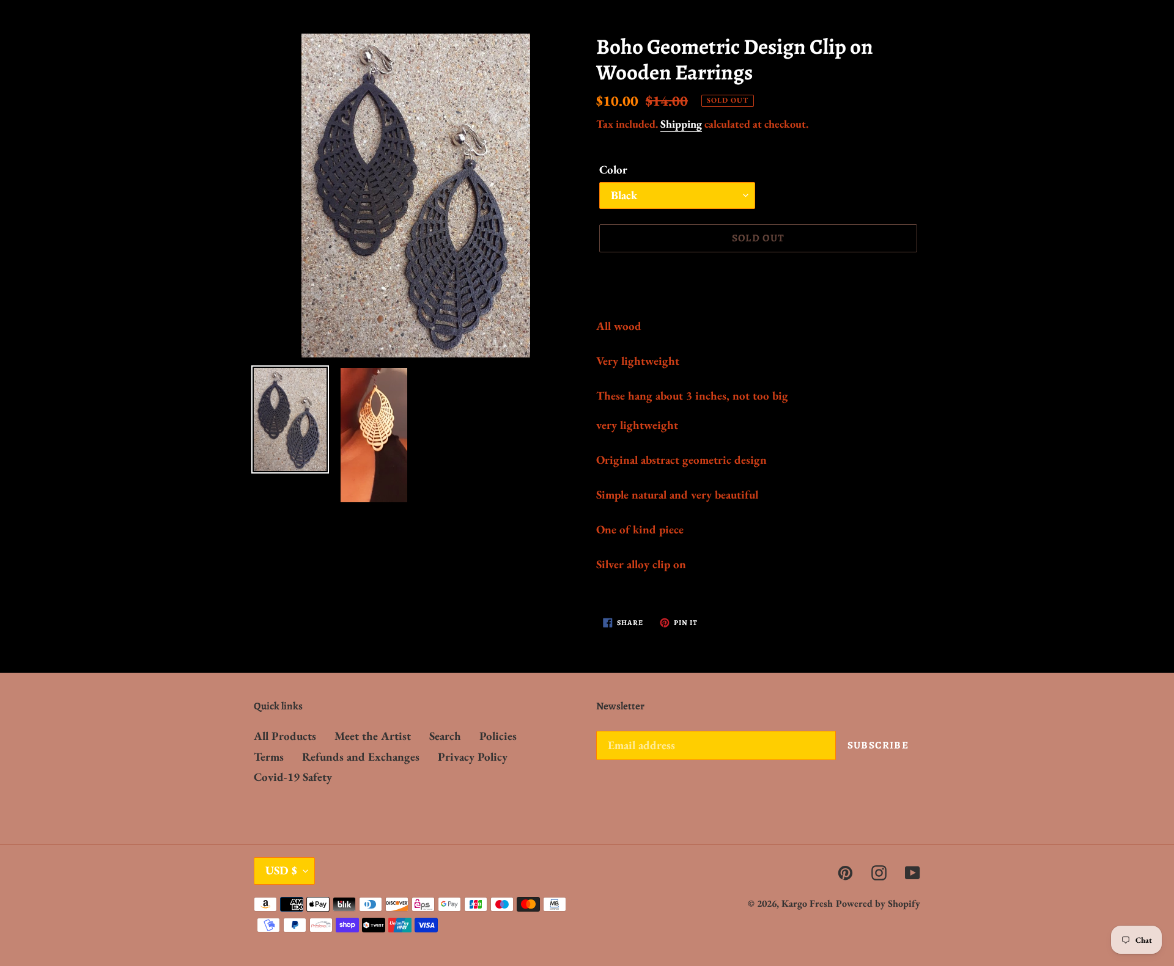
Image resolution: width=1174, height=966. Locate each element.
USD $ (281, 870)
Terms (269, 756)
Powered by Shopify (878, 903)
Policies (498, 736)
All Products (285, 736)
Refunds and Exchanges (360, 756)
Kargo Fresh (807, 903)
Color (613, 169)
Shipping (681, 124)
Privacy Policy (473, 756)
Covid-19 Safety (293, 777)
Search (445, 736)
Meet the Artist (372, 736)
